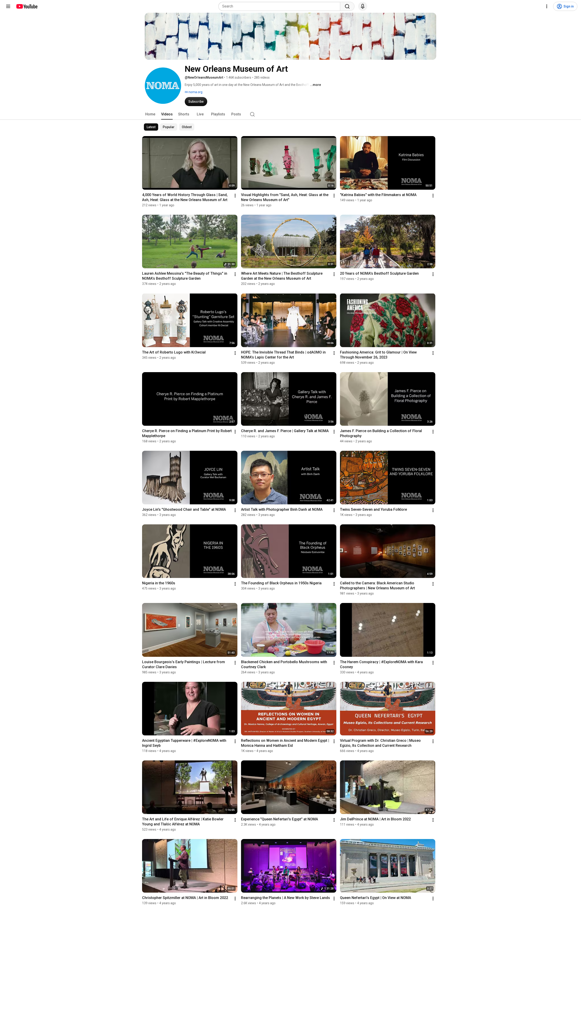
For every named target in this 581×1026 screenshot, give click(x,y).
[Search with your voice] (362, 6)
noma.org (195, 92)
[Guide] (8, 6)
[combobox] (280, 6)
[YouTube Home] (27, 6)
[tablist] (290, 114)
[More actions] (235, 195)
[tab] (150, 114)
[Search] (347, 6)
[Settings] (546, 6)
